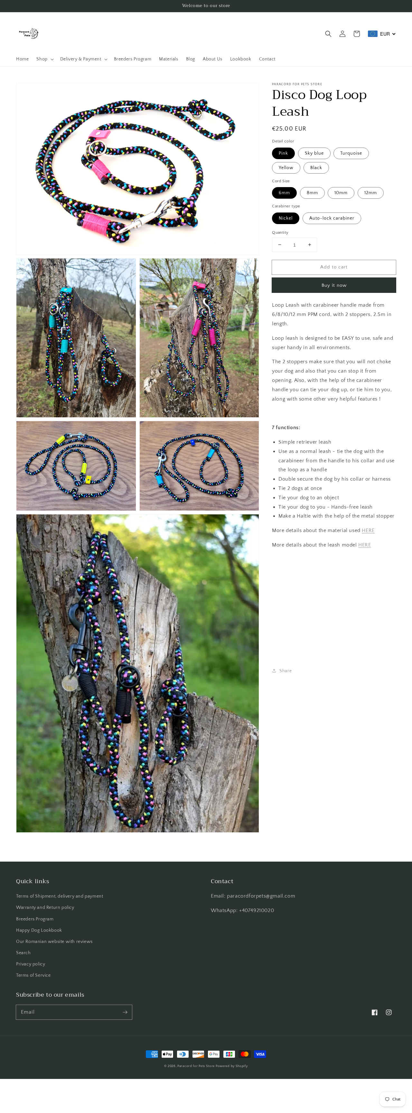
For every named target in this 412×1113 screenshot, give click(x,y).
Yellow (286, 167)
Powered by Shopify (232, 1066)
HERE (368, 530)
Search (23, 952)
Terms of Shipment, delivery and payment (59, 896)
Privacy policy (30, 964)
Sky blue (314, 153)
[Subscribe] (125, 1012)
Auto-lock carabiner (331, 218)
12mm (370, 192)
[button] (328, 34)
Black (316, 167)
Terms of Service (33, 975)
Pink (283, 153)
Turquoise (351, 153)
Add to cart (334, 266)
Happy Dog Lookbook (39, 930)
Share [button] (285, 670)
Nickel (286, 218)
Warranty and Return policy (45, 907)
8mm (312, 192)
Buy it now (334, 285)
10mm (341, 192)
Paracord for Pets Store (196, 1066)
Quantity (280, 232)
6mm (284, 192)
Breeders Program (35, 919)
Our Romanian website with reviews (54, 941)
